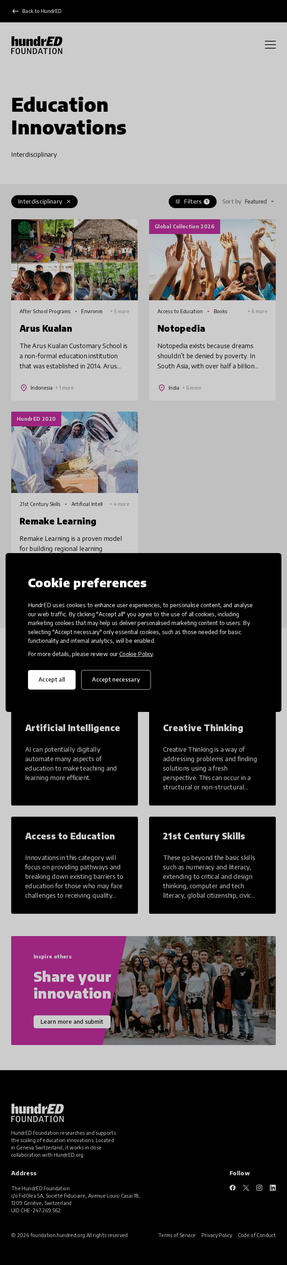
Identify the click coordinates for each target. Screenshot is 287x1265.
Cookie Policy (136, 653)
